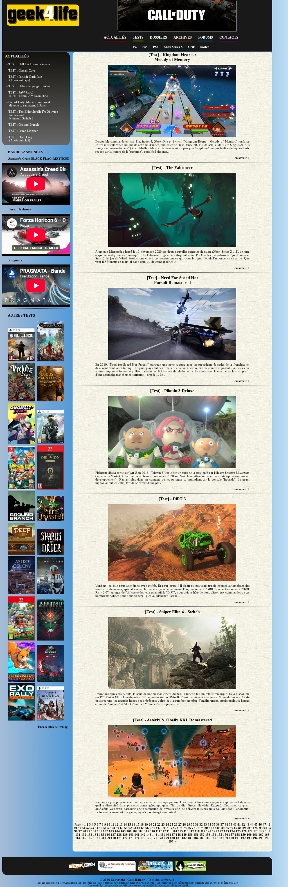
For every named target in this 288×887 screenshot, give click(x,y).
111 (158, 831)
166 (89, 838)
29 (188, 824)
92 (256, 828)
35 (213, 824)
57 (109, 828)
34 (209, 824)
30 (192, 824)
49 (75, 828)
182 (184, 838)
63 (134, 828)
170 (113, 838)
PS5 (145, 46)
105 (123, 831)
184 (196, 838)
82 (214, 828)
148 (178, 834)
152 (201, 834)
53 (92, 828)
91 (252, 828)
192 (243, 838)
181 (178, 838)
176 (148, 838)
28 (184, 824)
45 (256, 824)
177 (154, 838)
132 (83, 834)
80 (206, 828)
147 (172, 834)
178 (160, 838)
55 (100, 828)
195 (261, 838)
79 (202, 828)
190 (231, 838)
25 (171, 824)
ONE (192, 46)
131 (77, 834)
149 (184, 834)
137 (113, 834)
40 (235, 824)
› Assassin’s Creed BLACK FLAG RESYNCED (37, 158)
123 (226, 831)
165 (83, 838)
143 (148, 834)
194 (255, 838)
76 (189, 828)
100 (93, 831)
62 (130, 828)
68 (155, 828)
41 (239, 824)
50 (79, 828)
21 (154, 824)
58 (113, 828)
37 (222, 824)
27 (180, 824)
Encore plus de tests (53, 726)
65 (143, 828)
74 (181, 828)
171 (119, 838)
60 (121, 828)
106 (129, 831)
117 (191, 831)
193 (249, 838)
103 (111, 831)
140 (131, 834)
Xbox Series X (174, 46)
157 (231, 834)
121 (214, 831)
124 (232, 831)
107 (135, 831)
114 (174, 831)
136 (107, 834)
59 (117, 828)
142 (142, 834)
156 (225, 834)
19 (146, 824)
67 (151, 828)
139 (125, 834)
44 (251, 824)
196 (266, 838)
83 (218, 828)
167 (95, 838)
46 (260, 824)
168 (101, 838)
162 (261, 834)
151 (196, 834)
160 (249, 834)
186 (207, 838)
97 (80, 831)
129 (261, 831)
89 (244, 828)
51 (84, 828)
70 (164, 828)
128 (255, 831)
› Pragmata (14, 260)
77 (193, 828)
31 (197, 824)
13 (121, 824)
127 (250, 831)
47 (264, 824)
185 (201, 838)
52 (88, 828)
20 (150, 824)
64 (138, 828)
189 (225, 838)
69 (159, 828)
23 (163, 824)
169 (107, 838)
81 (210, 828)
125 (238, 831)
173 (131, 838)
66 (147, 828)
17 (138, 824)
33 (205, 824)
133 (89, 834)
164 (77, 838)
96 (76, 831)
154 (213, 834)
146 (166, 834)
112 (163, 831)
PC (135, 46)
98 (84, 831)
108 (140, 831)
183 (190, 838)
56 (105, 828)
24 (167, 824)
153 (207, 834)
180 (172, 838)
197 (171, 841)
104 (117, 831)
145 (160, 834)
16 (133, 824)
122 (220, 831)
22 (159, 824)
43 (247, 824)
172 (125, 838)
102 (105, 831)
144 (154, 834)
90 (248, 828)
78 (197, 828)
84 (223, 828)
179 (166, 838)
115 (180, 831)
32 (201, 824)
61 (126, 828)
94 (265, 828)
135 (101, 834)
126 (244, 831)
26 (175, 824)
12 (116, 824)
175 (142, 838)
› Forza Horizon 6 (18, 209)
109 (146, 831)
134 (95, 834)
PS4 (156, 46)
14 (125, 824)
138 (119, 834)
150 (190, 834)
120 (208, 831)
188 (219, 838)
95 (269, 828)
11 (112, 824)
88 (240, 828)
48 (268, 824)
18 (142, 824)
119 (203, 831)
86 (231, 828)
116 (186, 831)
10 (108, 824)
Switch (204, 46)
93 (261, 828)
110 (152, 831)
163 (266, 834)
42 (243, 824)
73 (176, 828)
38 (226, 824)
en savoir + (242, 157)
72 (172, 828)
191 (237, 838)
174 (137, 838)
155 (219, 834)
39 (230, 824)
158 (237, 834)
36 (218, 824)
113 (169, 831)
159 (243, 834)
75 (185, 828)
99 (88, 831)
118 (197, 831)
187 (213, 838)
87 (235, 828)
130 (267, 831)
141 (137, 834)
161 (255, 834)
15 (129, 824)
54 (96, 828)
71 (168, 828)
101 (99, 831)
